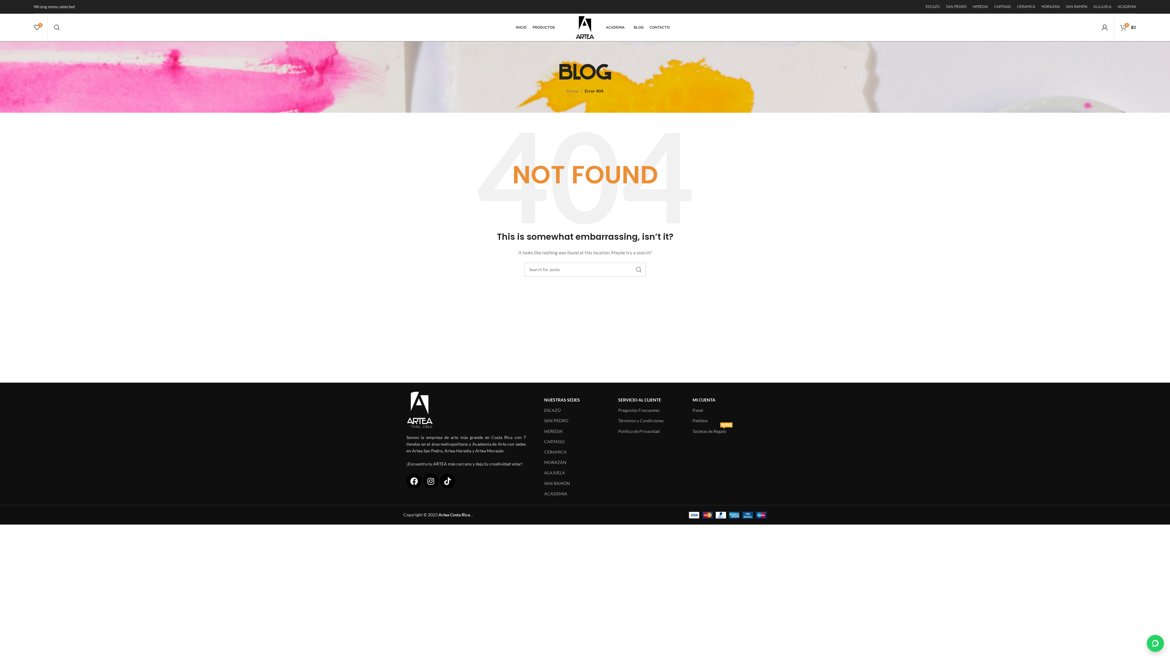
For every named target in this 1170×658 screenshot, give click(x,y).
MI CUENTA (704, 399)
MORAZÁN (555, 462)
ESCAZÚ (552, 410)
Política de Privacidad (639, 431)
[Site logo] (585, 27)
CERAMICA (555, 452)
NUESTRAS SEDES (562, 399)
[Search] (57, 27)
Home (572, 91)
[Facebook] (414, 481)
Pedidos (700, 420)
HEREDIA (553, 431)
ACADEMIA (555, 493)
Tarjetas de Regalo (712, 430)
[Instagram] (430, 481)
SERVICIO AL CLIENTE (639, 399)
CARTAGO (554, 441)
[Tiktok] (447, 481)
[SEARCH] (639, 270)
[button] (1155, 643)
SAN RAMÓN (557, 483)
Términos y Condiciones (641, 420)
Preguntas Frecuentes (638, 410)
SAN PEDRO (556, 420)
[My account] (1105, 27)
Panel (698, 410)
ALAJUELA (554, 472)
